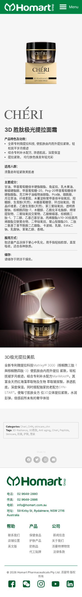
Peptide (64, 430)
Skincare (11, 434)
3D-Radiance (20, 430)
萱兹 (32, 434)
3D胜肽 (33, 430)
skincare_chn (42, 426)
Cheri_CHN (26, 426)
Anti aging (45, 430)
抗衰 (19, 434)
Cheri (55, 430)
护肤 (26, 434)
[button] (73, 6)
